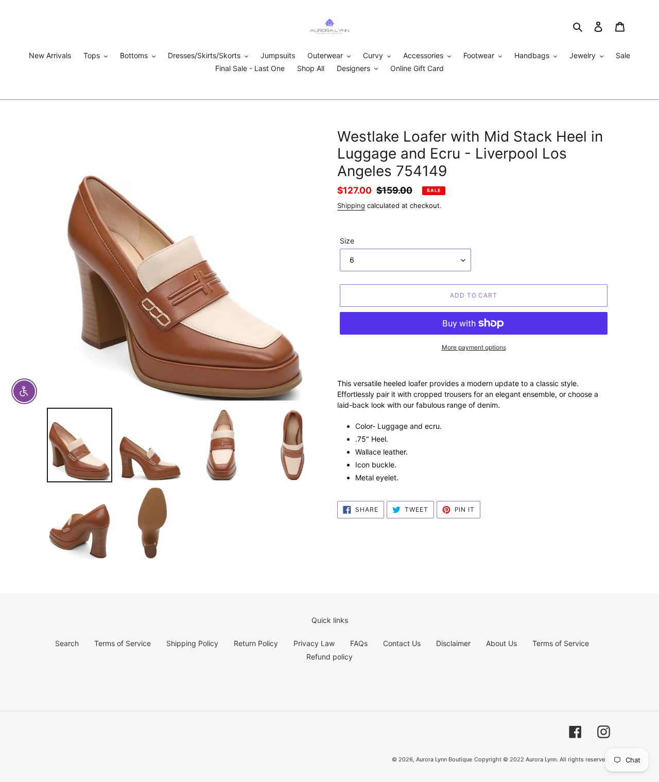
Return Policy (256, 643)
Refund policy (329, 656)
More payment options (474, 347)
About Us (501, 643)
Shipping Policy (192, 643)
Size (347, 240)
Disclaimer (453, 643)
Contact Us (402, 643)
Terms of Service (122, 643)
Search (67, 643)
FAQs (359, 643)
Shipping (351, 205)
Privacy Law (314, 643)
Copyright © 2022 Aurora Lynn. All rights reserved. (542, 759)
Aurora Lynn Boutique (444, 759)
